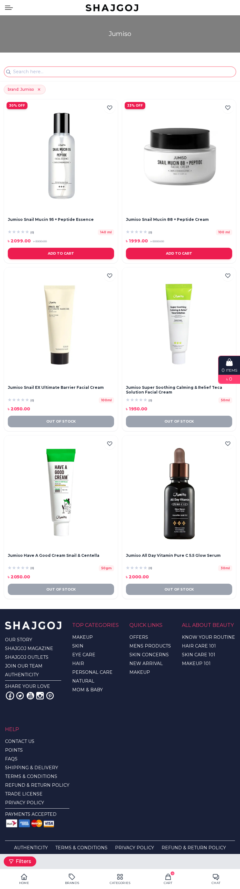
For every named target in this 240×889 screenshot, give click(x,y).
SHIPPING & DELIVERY (31, 767)
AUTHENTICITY (22, 675)
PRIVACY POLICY (24, 802)
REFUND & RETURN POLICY (37, 785)
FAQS (11, 759)
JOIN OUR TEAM (23, 666)
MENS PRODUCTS (150, 646)
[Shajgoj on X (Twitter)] (20, 696)
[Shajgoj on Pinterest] (50, 696)
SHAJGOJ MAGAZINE (29, 648)
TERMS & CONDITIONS (31, 776)
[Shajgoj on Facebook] (10, 696)
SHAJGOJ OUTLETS (26, 657)
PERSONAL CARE (92, 672)
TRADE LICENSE (23, 794)
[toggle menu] (9, 8)
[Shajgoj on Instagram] (40, 696)
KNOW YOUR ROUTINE (208, 637)
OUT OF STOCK (61, 421)
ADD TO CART (61, 253)
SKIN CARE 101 (198, 655)
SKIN (77, 646)
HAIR (78, 663)
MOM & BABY (87, 690)
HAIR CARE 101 (199, 646)
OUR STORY (18, 640)
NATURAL (83, 681)
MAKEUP (82, 637)
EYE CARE (83, 655)
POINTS (14, 750)
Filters (23, 861)
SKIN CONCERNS (149, 655)
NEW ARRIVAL (146, 663)
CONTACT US (19, 741)
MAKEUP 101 (196, 663)
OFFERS (138, 637)
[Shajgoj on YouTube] (30, 696)
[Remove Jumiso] (39, 89)
